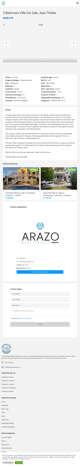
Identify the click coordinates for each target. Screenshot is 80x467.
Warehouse (5, 420)
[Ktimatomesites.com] (2, 3)
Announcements (6, 448)
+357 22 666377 (9, 362)
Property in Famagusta (8, 388)
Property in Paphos (7, 391)
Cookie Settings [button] (8, 462)
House (3, 402)
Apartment (4, 405)
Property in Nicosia (7, 377)
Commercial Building (7, 427)
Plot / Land (4, 409)
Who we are (5, 444)
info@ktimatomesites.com (12, 367)
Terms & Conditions (26, 318)
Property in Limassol (7, 381)
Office (3, 412)
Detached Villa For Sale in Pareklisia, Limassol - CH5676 (20, 194)
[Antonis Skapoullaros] (40, 233)
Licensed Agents (6, 437)
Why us (3, 441)
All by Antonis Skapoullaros (40, 272)
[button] (73, 43)
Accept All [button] (19, 462)
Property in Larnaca (7, 384)
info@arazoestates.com (26, 261)
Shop (3, 416)
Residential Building (7, 423)
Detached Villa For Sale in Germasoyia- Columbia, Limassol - (57, 194)
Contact (3, 452)
